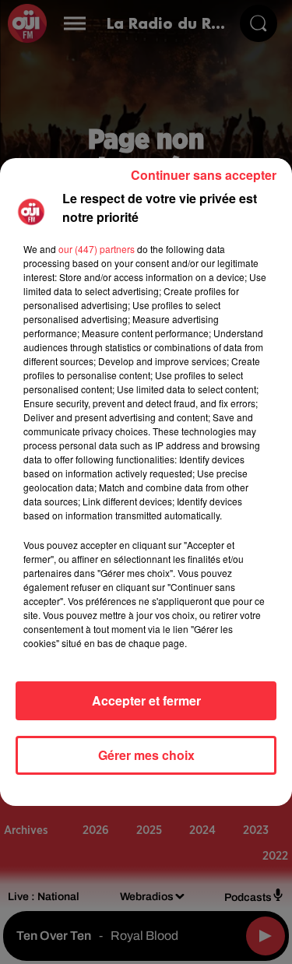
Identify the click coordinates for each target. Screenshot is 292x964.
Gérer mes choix (146, 755)
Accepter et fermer (146, 700)
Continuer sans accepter (203, 175)
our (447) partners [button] (96, 248)
